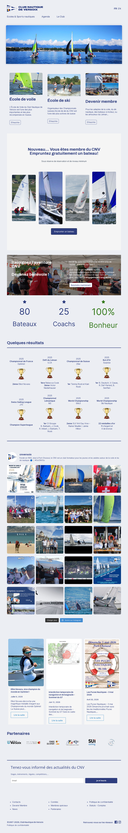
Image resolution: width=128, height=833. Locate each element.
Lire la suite (19, 715)
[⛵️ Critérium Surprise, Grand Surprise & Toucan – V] (78, 540)
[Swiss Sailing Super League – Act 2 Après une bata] (50, 540)
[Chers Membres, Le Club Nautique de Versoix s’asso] (50, 601)
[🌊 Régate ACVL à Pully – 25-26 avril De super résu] (50, 570)
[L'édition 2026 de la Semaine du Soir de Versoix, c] (107, 509)
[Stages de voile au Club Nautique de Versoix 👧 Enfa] (107, 570)
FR (115, 9)
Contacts (16, 802)
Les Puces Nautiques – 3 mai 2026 (100, 693)
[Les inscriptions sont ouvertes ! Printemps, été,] (21, 601)
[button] (15, 122)
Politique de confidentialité (101, 802)
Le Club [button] (61, 16)
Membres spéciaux (59, 805)
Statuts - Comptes (97, 805)
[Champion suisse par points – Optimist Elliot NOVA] (21, 540)
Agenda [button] (46, 16)
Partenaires (56, 809)
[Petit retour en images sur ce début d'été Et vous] (50, 509)
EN (119, 9)
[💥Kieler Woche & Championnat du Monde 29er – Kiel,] (107, 479)
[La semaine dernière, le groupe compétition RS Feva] (78, 570)
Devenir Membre (19, 805)
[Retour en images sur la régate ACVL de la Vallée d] (78, 509)
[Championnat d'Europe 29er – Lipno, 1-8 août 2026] (50, 479)
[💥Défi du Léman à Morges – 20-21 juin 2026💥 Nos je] (21, 509)
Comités (54, 802)
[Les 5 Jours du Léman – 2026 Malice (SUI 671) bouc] (78, 479)
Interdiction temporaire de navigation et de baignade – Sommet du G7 (62, 694)
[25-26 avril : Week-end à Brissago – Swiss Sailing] (21, 570)
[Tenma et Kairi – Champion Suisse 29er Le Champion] (78, 601)
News (15, 809)
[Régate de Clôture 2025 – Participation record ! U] (107, 601)
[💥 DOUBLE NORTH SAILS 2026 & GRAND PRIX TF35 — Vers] (21, 479)
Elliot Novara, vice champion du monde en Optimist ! (25, 690)
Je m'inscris (101, 780)
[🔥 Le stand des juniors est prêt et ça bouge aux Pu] (107, 540)
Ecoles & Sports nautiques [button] (21, 16)
